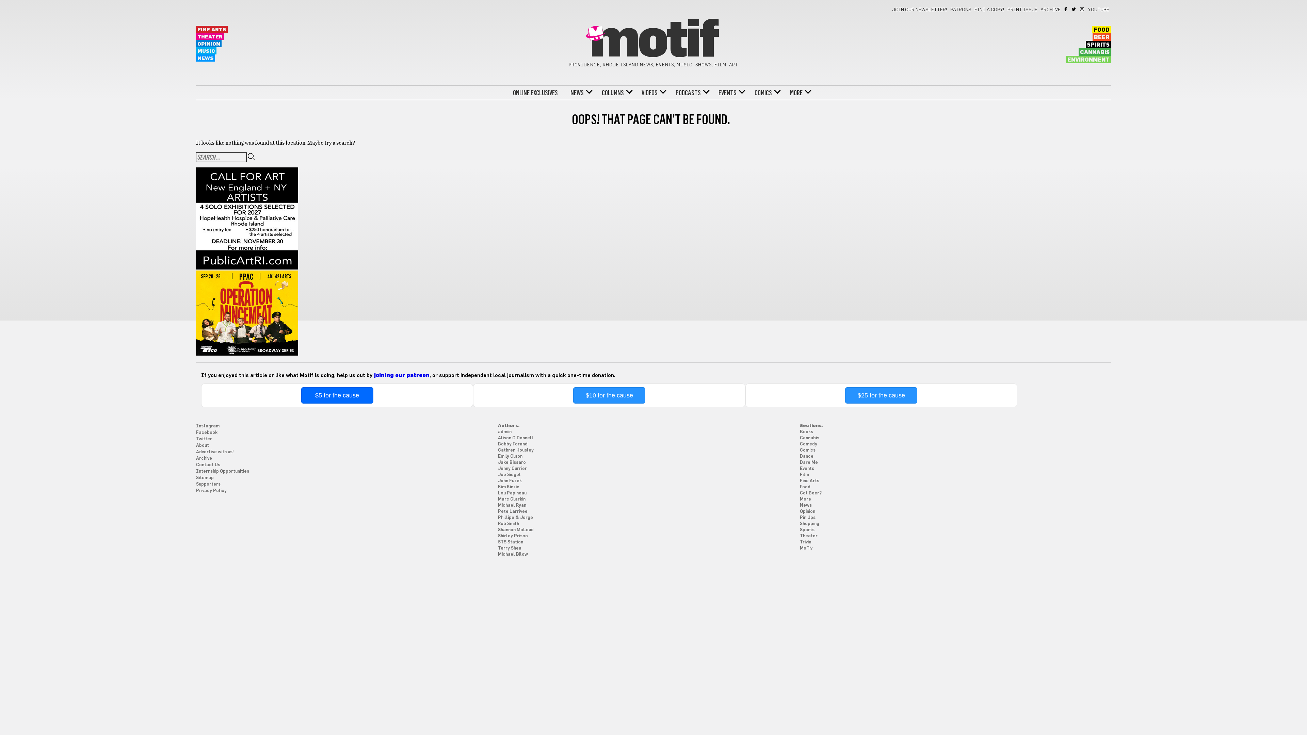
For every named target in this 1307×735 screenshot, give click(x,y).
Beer (1102, 37)
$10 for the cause (609, 395)
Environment (1088, 60)
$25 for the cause (881, 395)
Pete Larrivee (513, 511)
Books (806, 432)
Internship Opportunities (222, 471)
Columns (613, 93)
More (796, 93)
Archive (1050, 9)
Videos (650, 93)
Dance (806, 456)
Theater (210, 36)
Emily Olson (510, 456)
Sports (807, 530)
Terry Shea (509, 548)
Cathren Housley (516, 450)
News (205, 58)
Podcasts (688, 93)
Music (206, 51)
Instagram (1082, 9)
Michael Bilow (513, 554)
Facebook (1066, 9)
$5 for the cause (337, 395)
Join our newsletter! (919, 9)
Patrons (960, 9)
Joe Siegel (509, 475)
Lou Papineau (512, 493)
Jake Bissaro (512, 462)
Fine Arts (211, 29)
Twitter (1074, 9)
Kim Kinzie (508, 487)
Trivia (805, 542)
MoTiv (806, 548)
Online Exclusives (535, 93)
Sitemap (205, 478)
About (202, 445)
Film (804, 475)
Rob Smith (508, 524)
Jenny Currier (512, 469)
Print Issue (1022, 9)
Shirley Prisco (513, 536)
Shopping (809, 524)
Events (728, 93)
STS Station (510, 542)
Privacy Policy (211, 491)
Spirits (1098, 45)
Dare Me (809, 462)
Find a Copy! (989, 9)
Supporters (208, 484)
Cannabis (1095, 52)
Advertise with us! (215, 452)
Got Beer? (811, 493)
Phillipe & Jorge (515, 518)
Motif (653, 41)
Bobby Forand (513, 444)
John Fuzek (510, 481)
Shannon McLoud (516, 530)
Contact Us (208, 465)
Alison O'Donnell (515, 438)
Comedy (808, 444)
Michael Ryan (512, 505)
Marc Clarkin (512, 499)
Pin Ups (808, 518)
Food (1102, 30)
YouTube (1098, 9)
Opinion (208, 44)
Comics (763, 93)
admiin (505, 432)
